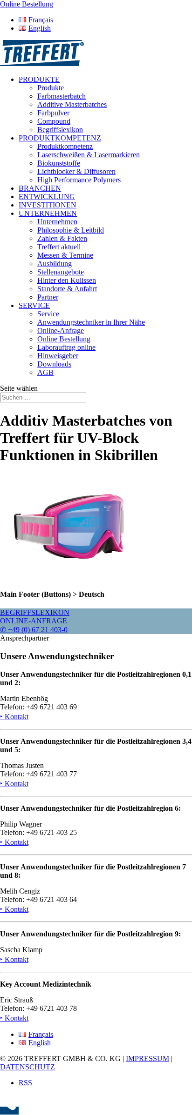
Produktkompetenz (65, 146)
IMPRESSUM (147, 1058)
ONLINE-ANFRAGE (33, 621)
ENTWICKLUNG (47, 196)
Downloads (54, 364)
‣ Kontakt (14, 717)
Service (48, 314)
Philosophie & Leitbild (70, 230)
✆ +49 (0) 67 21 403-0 (34, 630)
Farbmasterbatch (61, 96)
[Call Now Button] (9, 1111)
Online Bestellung (63, 339)
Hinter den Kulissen (66, 280)
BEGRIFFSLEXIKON (34, 612)
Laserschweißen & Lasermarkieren (88, 155)
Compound (53, 121)
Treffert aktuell (59, 247)
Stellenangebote (60, 272)
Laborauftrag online (66, 347)
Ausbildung (54, 263)
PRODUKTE (39, 79)
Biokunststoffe (58, 163)
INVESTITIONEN (47, 205)
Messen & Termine (65, 255)
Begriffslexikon (60, 130)
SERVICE (34, 305)
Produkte (50, 88)
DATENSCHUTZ (27, 1067)
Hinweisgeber (57, 356)
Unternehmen (57, 222)
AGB (45, 372)
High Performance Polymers (79, 180)
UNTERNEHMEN (48, 213)
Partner (47, 297)
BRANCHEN (40, 188)
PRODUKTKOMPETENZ (60, 138)
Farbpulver (53, 113)
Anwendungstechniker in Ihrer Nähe (91, 322)
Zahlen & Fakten (62, 238)
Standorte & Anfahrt (67, 289)
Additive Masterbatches (72, 104)
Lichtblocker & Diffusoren (76, 171)
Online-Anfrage (60, 330)
